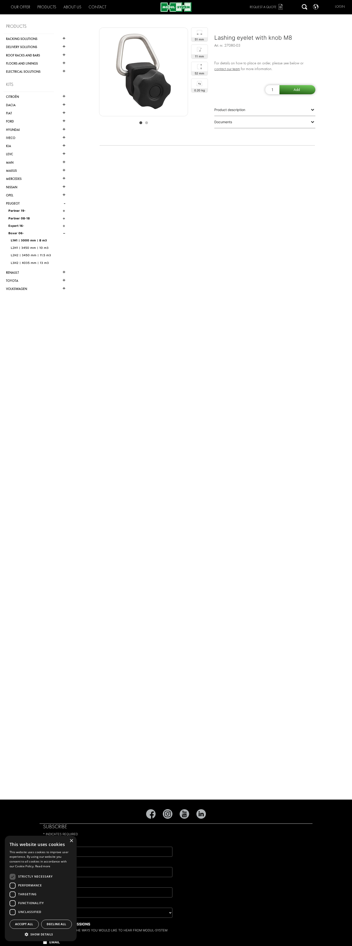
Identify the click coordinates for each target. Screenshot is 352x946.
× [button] (71, 841)
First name (55, 863)
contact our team (227, 69)
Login (340, 7)
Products (46, 7)
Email (54, 942)
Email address (59, 842)
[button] (41, 934)
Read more (43, 866)
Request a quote (263, 7)
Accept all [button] (24, 924)
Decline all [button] (56, 924)
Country (53, 903)
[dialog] (41, 888)
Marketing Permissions (66, 924)
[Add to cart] (297, 89)
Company (54, 883)
